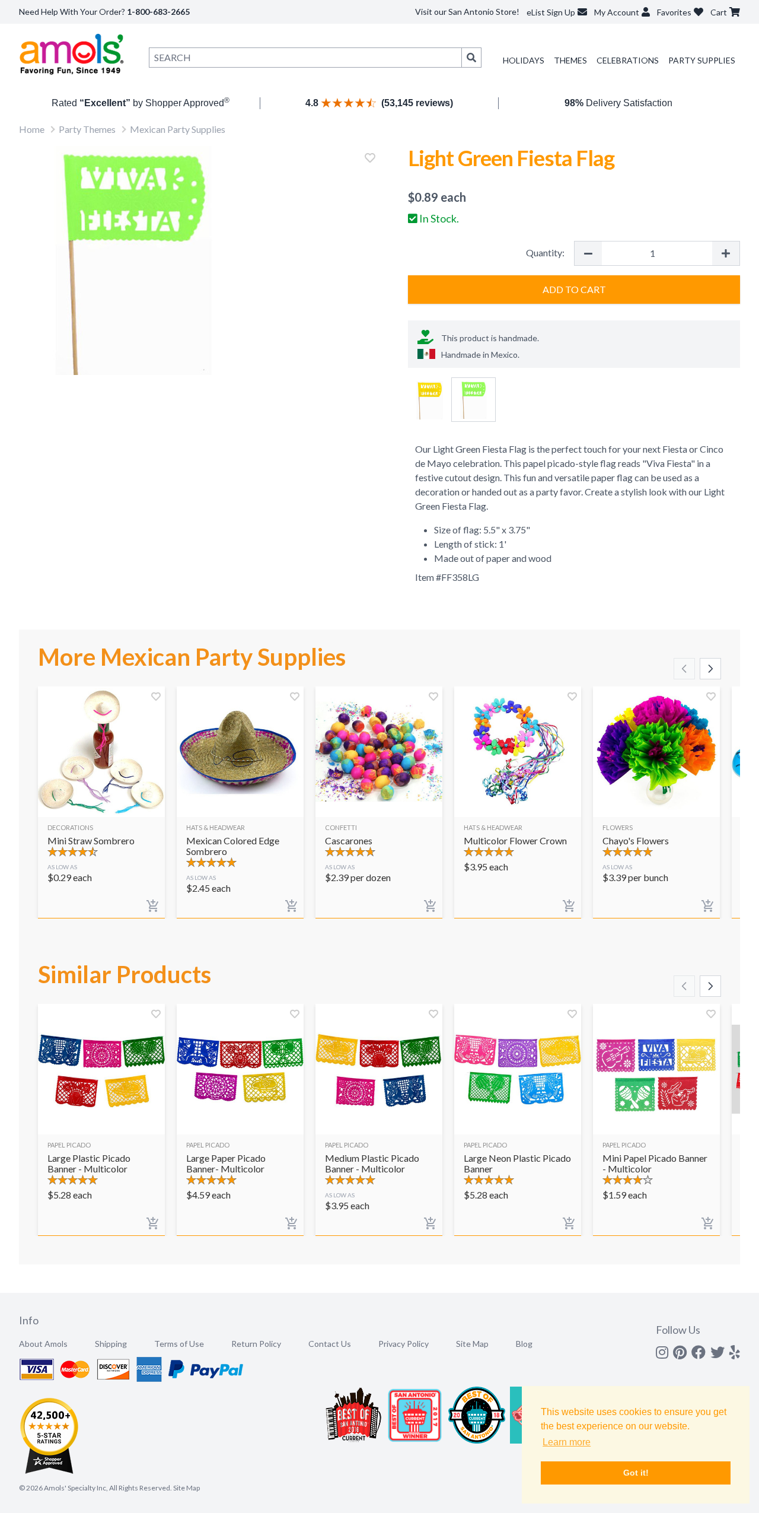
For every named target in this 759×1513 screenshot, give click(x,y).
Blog (524, 1344)
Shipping (111, 1344)
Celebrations (628, 60)
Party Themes (87, 129)
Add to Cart (574, 289)
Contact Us (329, 1344)
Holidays (523, 60)
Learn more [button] (567, 1442)
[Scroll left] (684, 668)
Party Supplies (701, 60)
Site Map (472, 1344)
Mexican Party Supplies (177, 129)
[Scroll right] (710, 668)
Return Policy (256, 1344)
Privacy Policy (403, 1344)
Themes (570, 60)
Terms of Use (179, 1344)
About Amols (43, 1344)
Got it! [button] (636, 1472)
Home (31, 129)
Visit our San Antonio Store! (467, 12)
